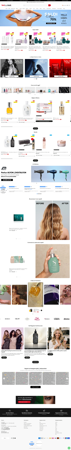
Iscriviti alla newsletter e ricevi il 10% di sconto (36, 2)
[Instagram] (13, 438)
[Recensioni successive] (70, 189)
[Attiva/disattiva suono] (41, 305)
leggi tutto (30, 189)
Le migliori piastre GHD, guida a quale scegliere (57, 351)
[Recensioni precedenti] (7, 189)
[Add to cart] (41, 310)
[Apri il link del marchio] (8, 319)
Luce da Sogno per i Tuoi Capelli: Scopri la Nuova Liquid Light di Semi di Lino (35, 351)
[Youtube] (15, 438)
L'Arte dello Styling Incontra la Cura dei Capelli (11, 351)
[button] (37, 5)
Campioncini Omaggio (10, 0)
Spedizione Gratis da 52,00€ (24, 0)
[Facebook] (11, 438)
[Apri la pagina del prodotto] (6, 90)
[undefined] (6, 190)
